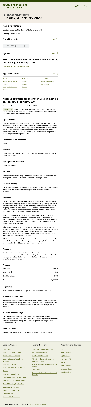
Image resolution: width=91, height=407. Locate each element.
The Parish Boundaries (11, 374)
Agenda (6, 53)
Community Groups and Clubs (42, 349)
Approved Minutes (12, 73)
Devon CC (64, 349)
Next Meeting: (45, 84)
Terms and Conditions (11, 390)
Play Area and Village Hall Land (14, 377)
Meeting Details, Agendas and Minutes (13, 360)
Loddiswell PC (66, 372)
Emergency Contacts (39, 352)
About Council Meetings (11, 356)
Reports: (24, 81)
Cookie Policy (8, 393)
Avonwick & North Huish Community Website (45, 374)
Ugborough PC (66, 369)
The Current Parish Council (12, 352)
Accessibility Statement (11, 397)
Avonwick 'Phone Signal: (48, 78)
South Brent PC (66, 365)
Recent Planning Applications (13, 384)
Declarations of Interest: (10, 81)
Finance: (24, 87)
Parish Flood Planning (40, 356)
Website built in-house (38, 404)
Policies (5, 371)
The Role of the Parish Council (14, 380)
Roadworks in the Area (11, 387)
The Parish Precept (9, 364)
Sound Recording (11, 39)
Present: (5, 84)
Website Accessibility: (47, 81)
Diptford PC (65, 356)
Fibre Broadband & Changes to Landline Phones (43, 360)
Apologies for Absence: (10, 87)
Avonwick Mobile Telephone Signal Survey (44, 365)
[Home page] (15, 6)
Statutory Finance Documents (14, 367)
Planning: (24, 84)
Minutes (5, 89)
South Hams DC (66, 352)
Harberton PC (66, 359)
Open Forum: (6, 78)
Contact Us (7, 349)
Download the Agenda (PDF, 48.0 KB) (16, 66)
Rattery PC (65, 362)
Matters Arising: (26, 78)
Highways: (25, 89)
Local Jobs (36, 369)
